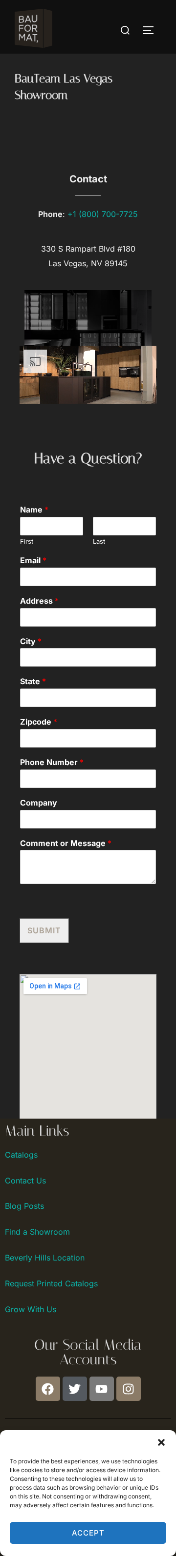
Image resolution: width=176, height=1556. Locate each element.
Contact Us (25, 1180)
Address (39, 601)
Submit (44, 930)
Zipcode (38, 722)
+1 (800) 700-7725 (102, 214)
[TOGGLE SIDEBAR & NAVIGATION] (151, 30)
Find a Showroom (37, 1232)
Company (38, 803)
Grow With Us (30, 1309)
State (33, 681)
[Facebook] (48, 1389)
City (31, 641)
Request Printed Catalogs (51, 1283)
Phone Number (52, 762)
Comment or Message (65, 843)
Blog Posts (24, 1206)
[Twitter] (75, 1389)
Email (33, 560)
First (26, 541)
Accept (88, 1532)
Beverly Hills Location (45, 1257)
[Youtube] (101, 1389)
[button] (161, 1442)
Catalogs (21, 1155)
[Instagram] (128, 1389)
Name (34, 509)
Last (99, 541)
